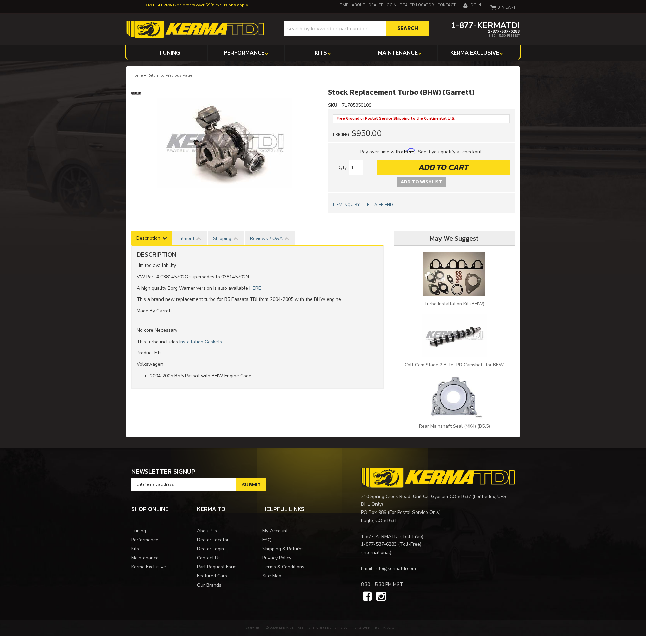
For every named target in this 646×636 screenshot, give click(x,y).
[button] (356, 28)
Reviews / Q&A (266, 238)
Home (137, 75)
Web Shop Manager (381, 628)
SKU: (334, 105)
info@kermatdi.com (395, 568)
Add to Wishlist (421, 181)
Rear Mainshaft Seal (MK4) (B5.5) (454, 426)
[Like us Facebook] (367, 596)
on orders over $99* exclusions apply (197, 5)
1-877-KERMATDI (380, 536)
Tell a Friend (379, 204)
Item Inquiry (346, 204)
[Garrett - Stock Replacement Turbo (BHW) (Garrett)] (137, 93)
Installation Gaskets (200, 342)
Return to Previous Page (169, 75)
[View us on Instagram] (381, 596)
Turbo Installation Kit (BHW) (454, 304)
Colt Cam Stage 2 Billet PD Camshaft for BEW (454, 365)
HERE (255, 288)
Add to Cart (443, 167)
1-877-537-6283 (379, 544)
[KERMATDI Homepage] (195, 29)
